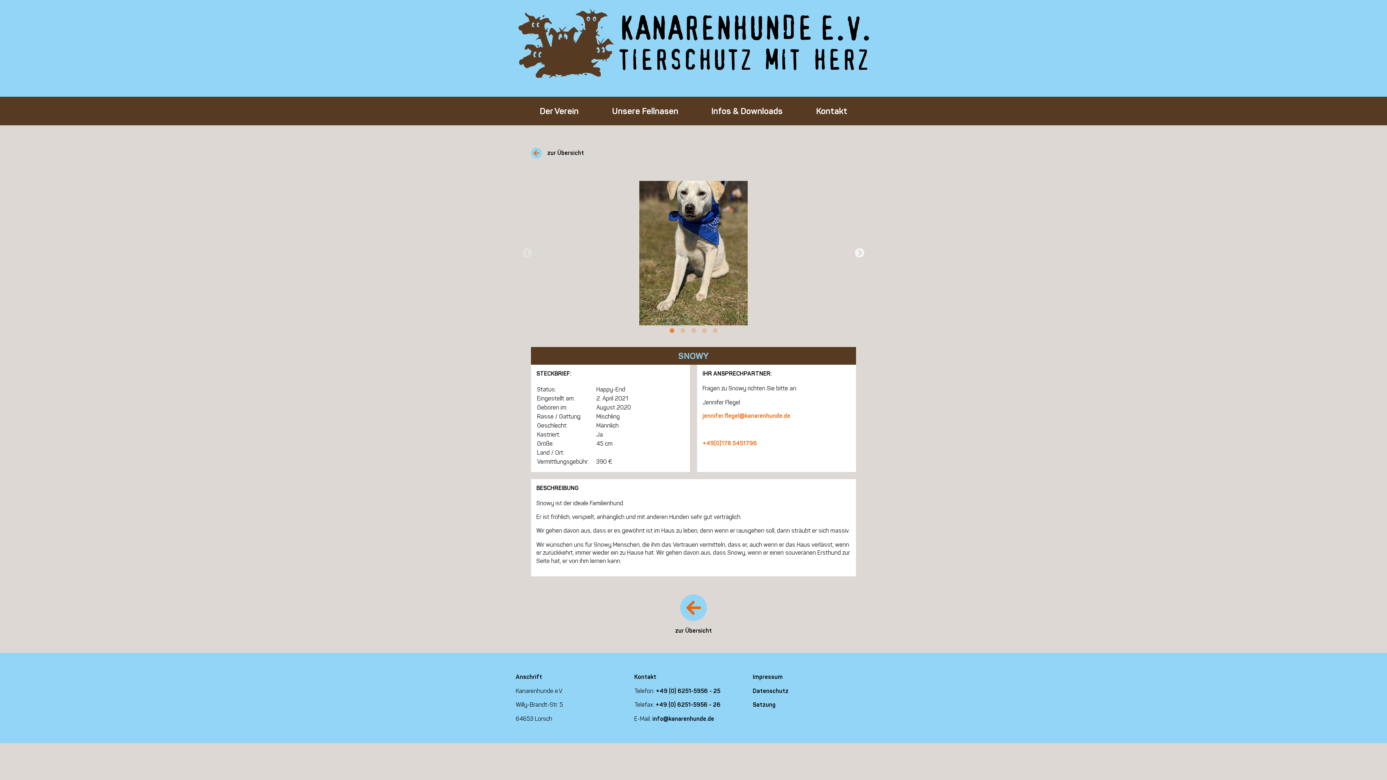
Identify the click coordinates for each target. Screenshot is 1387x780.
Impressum (768, 676)
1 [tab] (671, 330)
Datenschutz (770, 691)
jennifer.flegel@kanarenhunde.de (746, 415)
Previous (527, 253)
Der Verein (559, 111)
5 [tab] (715, 330)
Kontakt (831, 111)
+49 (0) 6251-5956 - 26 (688, 704)
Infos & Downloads (747, 111)
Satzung (764, 704)
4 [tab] (704, 330)
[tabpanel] (693, 253)
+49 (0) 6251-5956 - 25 (688, 691)
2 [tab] (682, 330)
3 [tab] (693, 330)
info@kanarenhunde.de (683, 718)
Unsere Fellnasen (645, 111)
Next (859, 253)
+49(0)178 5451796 (730, 443)
